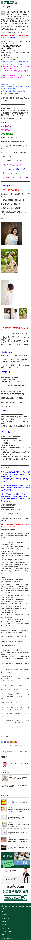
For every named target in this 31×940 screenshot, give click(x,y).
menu (28, 1)
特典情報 (4, 921)
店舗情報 (4, 908)
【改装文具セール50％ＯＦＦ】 (10, 772)
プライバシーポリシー (7, 931)
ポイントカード (6, 911)
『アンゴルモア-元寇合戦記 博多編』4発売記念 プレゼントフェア (17, 746)
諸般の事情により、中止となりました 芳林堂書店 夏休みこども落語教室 (15, 786)
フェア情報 (5, 915)
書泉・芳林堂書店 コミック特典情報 (17, 802)
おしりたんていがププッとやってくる (18, 763)
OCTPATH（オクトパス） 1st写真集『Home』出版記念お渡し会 (18, 778)
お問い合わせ (5, 934)
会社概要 (4, 924)
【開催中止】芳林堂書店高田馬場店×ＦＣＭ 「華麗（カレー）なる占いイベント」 (14, 752)
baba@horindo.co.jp (14, 436)
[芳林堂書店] (9, 2)
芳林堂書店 (9, 938)
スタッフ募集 (5, 928)
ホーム (3, 905)
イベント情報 (5, 736)
